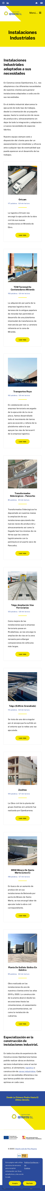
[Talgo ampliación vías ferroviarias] (22, 614)
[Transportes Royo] (22, 400)
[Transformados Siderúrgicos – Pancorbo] (22, 507)
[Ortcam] (22, 201)
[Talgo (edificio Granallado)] (22, 706)
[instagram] (3, 3)
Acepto (15, 1183)
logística (29, 1068)
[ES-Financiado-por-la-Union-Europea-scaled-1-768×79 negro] (22, 1137)
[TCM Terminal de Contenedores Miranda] (22, 297)
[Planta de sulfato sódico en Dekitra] (22, 979)
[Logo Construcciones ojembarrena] (13, 11)
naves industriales (27, 1071)
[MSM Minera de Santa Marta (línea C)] (22, 877)
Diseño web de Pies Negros (26, 1149)
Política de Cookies (27, 1165)
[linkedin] (8, 3)
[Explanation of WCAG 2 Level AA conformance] (22, 1156)
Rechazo (29, 1183)
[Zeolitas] (22, 788)
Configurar (34, 1162)
